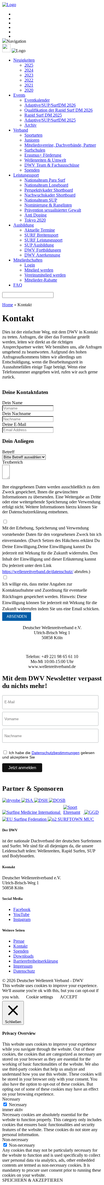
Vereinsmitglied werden (45, 275)
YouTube (21, 914)
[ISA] (27, 800)
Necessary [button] (11, 1099)
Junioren (31, 140)
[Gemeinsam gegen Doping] (91, 812)
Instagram (22, 919)
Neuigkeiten (24, 60)
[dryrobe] (11, 800)
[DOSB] (57, 800)
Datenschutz (24, 971)
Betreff (8, 452)
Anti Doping (35, 215)
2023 (28, 75)
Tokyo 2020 (35, 220)
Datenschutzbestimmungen (56, 752)
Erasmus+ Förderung (42, 155)
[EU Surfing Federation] (25, 819)
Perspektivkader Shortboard (48, 190)
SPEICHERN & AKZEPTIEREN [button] (32, 1180)
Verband (20, 130)
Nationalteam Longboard (46, 185)
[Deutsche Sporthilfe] (41, 800)
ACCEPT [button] (68, 997)
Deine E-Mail (14, 424)
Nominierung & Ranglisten (48, 205)
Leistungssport (26, 175)
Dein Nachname (16, 413)
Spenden (32, 170)
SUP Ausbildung (39, 245)
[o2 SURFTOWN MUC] (71, 819)
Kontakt (20, 946)
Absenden (17, 616)
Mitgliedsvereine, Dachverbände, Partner (60, 145)
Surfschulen (34, 150)
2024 (28, 70)
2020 (28, 90)
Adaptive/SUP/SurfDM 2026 (50, 105)
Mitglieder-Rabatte (40, 280)
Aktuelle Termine (39, 230)
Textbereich (12, 462)
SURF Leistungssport (43, 240)
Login (29, 265)
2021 (28, 85)
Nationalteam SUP (40, 200)
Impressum (22, 966)
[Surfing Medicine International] (31, 812)
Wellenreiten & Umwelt (45, 160)
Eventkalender (37, 100)
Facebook (22, 909)
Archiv (30, 125)
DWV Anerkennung (42, 255)
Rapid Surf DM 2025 (43, 115)
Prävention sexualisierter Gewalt (52, 210)
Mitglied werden (38, 270)
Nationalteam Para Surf (44, 180)
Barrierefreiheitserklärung (35, 961)
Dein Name (12, 402)
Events (19, 95)
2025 (28, 65)
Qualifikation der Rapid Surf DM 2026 (58, 110)
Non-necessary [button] (15, 1139)
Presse (18, 941)
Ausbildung (23, 225)
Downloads (23, 956)
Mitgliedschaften (27, 260)
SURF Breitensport (41, 235)
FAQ (17, 285)
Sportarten (33, 135)
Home (7, 304)
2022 (28, 80)
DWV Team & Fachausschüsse (51, 165)
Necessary (18, 1104)
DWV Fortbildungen (42, 250)
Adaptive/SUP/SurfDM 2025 (50, 120)
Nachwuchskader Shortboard (49, 195)
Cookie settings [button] (39, 997)
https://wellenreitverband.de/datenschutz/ (37, 571)
